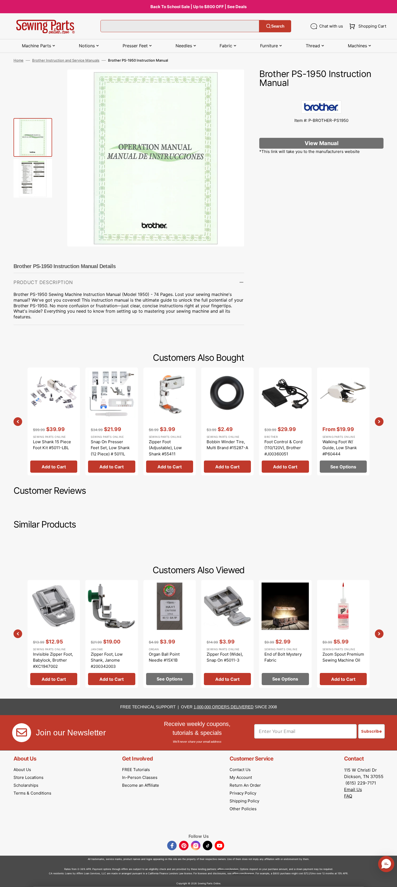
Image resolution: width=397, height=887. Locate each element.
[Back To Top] (388, 878)
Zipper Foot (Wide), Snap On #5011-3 (225, 657)
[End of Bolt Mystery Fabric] (285, 634)
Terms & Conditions (32, 793)
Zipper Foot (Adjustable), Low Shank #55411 (165, 447)
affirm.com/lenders (227, 869)
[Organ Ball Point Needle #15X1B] (169, 634)
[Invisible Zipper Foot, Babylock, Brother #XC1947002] (54, 634)
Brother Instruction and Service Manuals (65, 60)
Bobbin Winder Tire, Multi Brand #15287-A (227, 445)
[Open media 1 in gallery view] (232, 81)
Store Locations (28, 777)
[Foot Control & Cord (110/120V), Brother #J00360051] (285, 421)
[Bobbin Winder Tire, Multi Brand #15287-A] (227, 421)
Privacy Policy (243, 793)
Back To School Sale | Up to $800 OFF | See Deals (198, 6)
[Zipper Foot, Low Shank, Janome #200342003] (111, 634)
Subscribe (371, 731)
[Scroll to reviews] (321, 94)
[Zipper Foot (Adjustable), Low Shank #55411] (169, 421)
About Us (22, 769)
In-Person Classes (139, 777)
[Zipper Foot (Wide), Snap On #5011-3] (227, 634)
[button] (366, 26)
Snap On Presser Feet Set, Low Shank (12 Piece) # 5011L (110, 447)
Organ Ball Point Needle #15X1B (164, 657)
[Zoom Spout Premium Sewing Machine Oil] (343, 634)
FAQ (348, 796)
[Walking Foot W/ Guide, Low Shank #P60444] (343, 421)
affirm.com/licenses (243, 873)
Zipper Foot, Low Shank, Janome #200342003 (107, 660)
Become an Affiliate (140, 785)
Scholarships (26, 785)
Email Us (353, 789)
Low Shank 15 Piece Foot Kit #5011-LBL (52, 445)
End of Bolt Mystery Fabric (283, 657)
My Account (241, 777)
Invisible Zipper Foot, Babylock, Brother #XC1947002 (53, 660)
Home (18, 60)
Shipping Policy (244, 800)
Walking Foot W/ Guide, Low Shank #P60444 (339, 447)
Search (277, 26)
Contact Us (240, 769)
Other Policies (243, 808)
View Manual (321, 143)
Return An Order (245, 785)
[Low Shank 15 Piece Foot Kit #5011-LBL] (54, 421)
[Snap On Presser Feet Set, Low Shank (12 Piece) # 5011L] (111, 421)
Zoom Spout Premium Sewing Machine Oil (343, 657)
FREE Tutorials (136, 769)
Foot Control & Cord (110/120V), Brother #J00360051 (283, 447)
